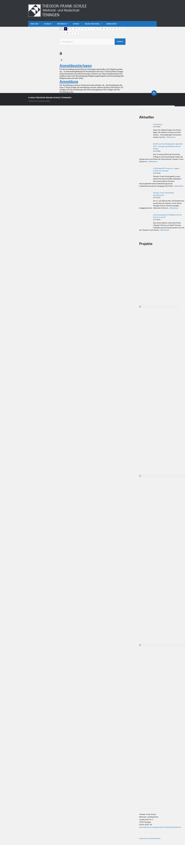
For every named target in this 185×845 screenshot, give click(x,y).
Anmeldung (111, 24)
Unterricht (62, 24)
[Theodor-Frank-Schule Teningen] (92, 10)
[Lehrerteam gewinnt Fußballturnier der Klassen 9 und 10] (145, 220)
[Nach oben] (154, 93)
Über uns (34, 24)
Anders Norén (44, 101)
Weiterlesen (171, 137)
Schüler (47, 24)
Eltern (76, 24)
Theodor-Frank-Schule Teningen (53, 97)
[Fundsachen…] (145, 129)
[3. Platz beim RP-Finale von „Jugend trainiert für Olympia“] (145, 173)
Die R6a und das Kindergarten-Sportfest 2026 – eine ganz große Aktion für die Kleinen (168, 146)
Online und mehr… (92, 24)
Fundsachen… (158, 124)
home (60, 28)
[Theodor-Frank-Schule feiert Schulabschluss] (145, 198)
